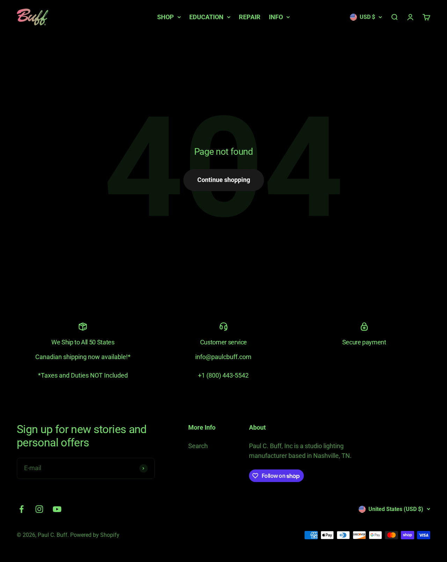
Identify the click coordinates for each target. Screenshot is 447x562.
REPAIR (250, 17)
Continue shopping (223, 179)
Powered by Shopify (94, 535)
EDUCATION (206, 17)
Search (198, 446)
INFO (276, 17)
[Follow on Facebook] (21, 509)
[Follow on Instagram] (39, 509)
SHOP (165, 17)
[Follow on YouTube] (57, 509)
